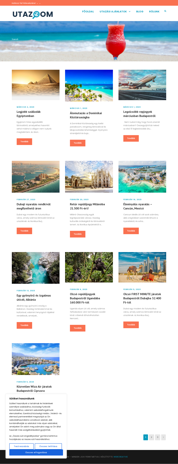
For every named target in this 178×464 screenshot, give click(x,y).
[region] (36, 426)
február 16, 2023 (132, 199)
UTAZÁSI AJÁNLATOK (113, 11)
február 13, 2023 (26, 290)
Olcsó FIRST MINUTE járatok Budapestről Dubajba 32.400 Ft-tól (142, 298)
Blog (139, 11)
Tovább (24, 141)
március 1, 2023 (78, 108)
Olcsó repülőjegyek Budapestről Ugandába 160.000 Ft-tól (85, 298)
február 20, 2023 (79, 199)
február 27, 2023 (26, 199)
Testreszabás (21, 446)
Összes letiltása (48, 446)
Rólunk (154, 11)
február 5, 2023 (132, 289)
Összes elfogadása (36, 452)
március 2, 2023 (25, 107)
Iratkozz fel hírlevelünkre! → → (26, 3)
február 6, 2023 (78, 289)
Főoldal (88, 11)
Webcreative (120, 456)
